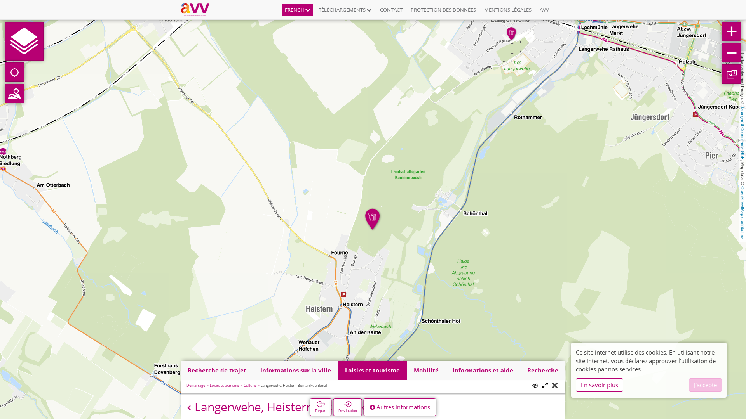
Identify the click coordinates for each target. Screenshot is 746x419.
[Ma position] (14, 72)
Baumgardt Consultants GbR (743, 133)
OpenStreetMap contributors (743, 213)
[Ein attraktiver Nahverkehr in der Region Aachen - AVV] (198, 9)
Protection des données (443, 9)
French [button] (295, 9)
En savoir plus (599, 385)
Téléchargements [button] (343, 9)
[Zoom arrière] (731, 52)
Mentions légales (508, 9)
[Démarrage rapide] (24, 41)
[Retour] (189, 407)
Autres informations (402, 407)
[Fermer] (555, 386)
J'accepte (705, 385)
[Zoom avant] (731, 31)
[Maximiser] (545, 386)
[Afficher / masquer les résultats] (535, 385)
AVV (544, 9)
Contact (391, 9)
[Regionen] (14, 93)
